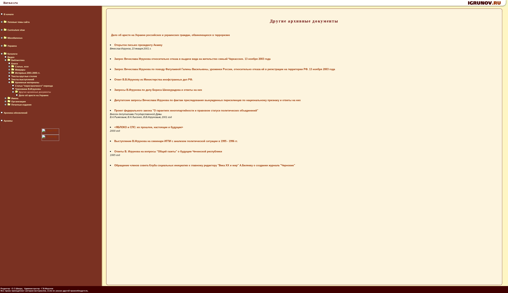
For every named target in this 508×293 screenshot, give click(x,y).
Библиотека (17, 60)
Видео (11, 57)
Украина (12, 46)
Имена (14, 98)
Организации (18, 101)
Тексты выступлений (22, 79)
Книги (14, 63)
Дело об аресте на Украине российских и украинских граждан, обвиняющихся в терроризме (170, 35)
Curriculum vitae (16, 30)
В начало (9, 14)
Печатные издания (21, 104)
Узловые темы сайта (19, 22)
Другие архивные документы (35, 92)
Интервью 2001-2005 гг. (27, 73)
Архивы (8, 121)
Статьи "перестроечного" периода (34, 86)
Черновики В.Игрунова (28, 89)
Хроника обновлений (15, 113)
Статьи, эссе (22, 66)
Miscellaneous (15, 38)
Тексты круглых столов (24, 76)
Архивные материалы (27, 82)
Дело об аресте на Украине (33, 95)
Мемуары (20, 70)
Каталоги (12, 54)
